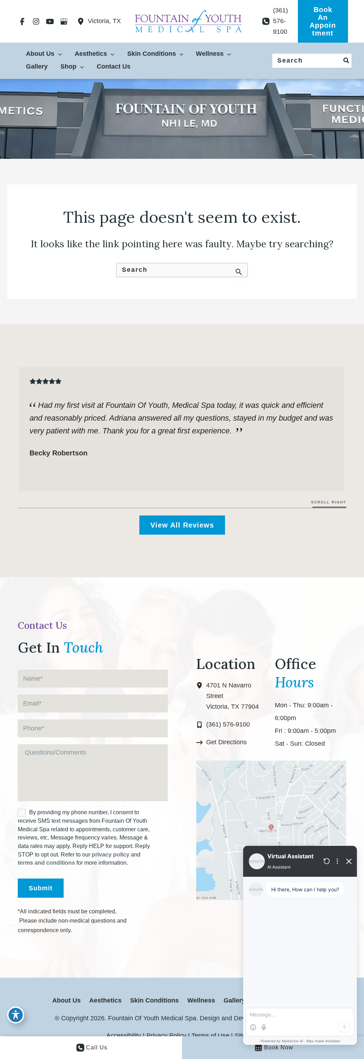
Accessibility (123, 1035)
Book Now (278, 1047)
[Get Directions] (221, 742)
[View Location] (82, 21)
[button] (323, 21)
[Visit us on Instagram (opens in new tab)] (36, 21)
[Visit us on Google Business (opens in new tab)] (64, 21)
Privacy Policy (166, 1035)
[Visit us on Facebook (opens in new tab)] (22, 21)
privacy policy (110, 855)
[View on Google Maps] (271, 829)
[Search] (346, 61)
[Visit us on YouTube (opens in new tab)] (50, 21)
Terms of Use (210, 1035)
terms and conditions (46, 863)
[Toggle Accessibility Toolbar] (15, 1014)
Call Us (96, 1047)
